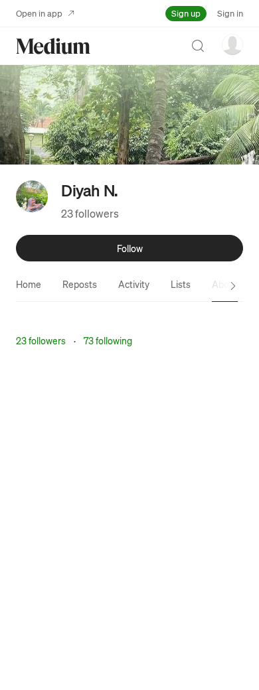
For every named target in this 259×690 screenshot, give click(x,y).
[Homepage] (53, 46)
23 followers (90, 213)
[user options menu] (232, 44)
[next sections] (233, 286)
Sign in (230, 13)
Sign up (186, 13)
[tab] (28, 284)
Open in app (39, 13)
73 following (108, 340)
